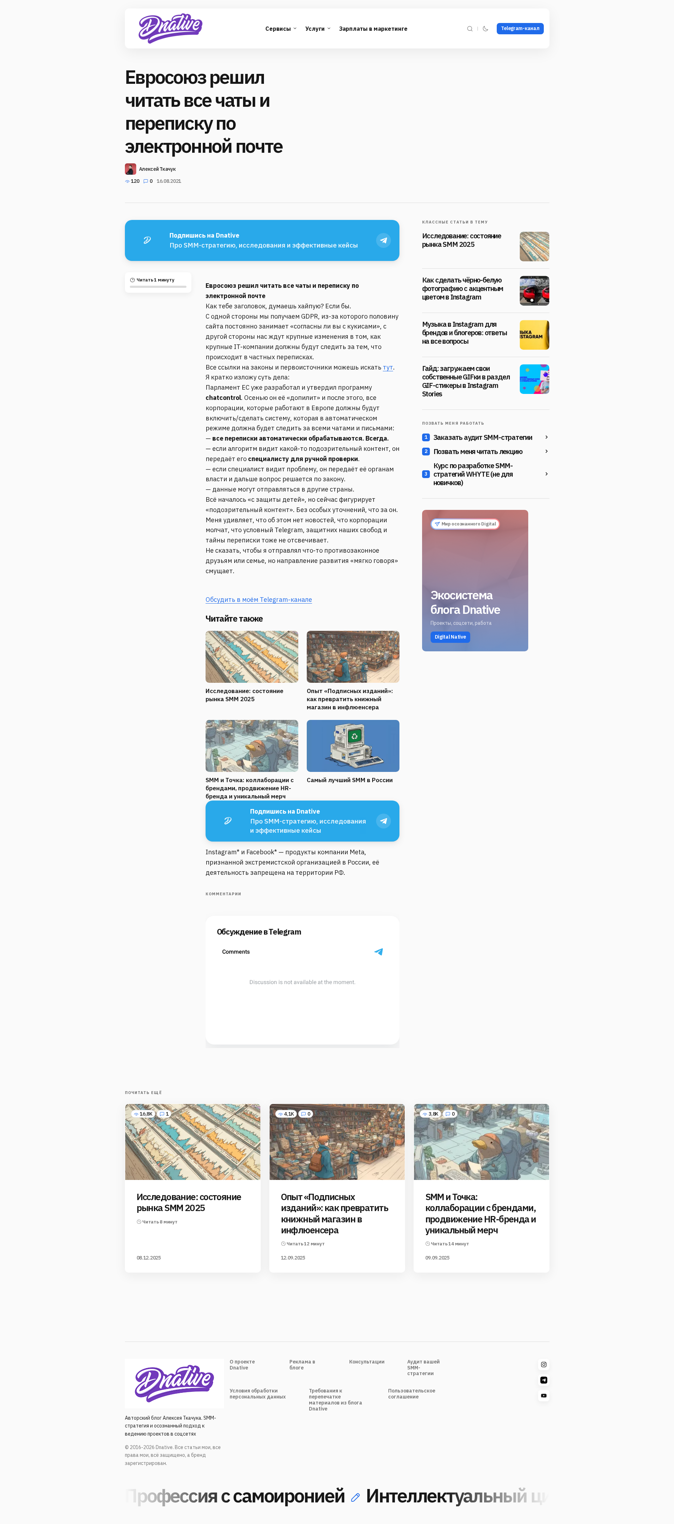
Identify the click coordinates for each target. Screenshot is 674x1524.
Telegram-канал (520, 28)
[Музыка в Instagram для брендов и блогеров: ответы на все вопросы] (534, 335)
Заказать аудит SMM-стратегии (482, 437)
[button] (470, 28)
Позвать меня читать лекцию (478, 451)
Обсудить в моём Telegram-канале (259, 599)
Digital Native (450, 637)
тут (388, 367)
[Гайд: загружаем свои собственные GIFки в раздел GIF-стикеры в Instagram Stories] (534, 379)
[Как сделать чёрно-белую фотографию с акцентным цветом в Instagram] (534, 291)
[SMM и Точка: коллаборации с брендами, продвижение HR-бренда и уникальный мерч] (481, 1142)
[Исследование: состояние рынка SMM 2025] (534, 246)
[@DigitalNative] (543, 1395)
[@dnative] (543, 1380)
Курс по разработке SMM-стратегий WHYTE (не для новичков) (473, 474)
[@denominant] (543, 1364)
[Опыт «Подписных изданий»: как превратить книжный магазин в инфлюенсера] (337, 1142)
